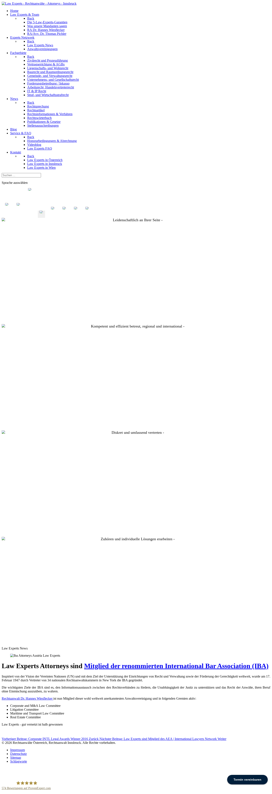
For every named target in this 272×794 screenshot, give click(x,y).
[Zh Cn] (30, 215)
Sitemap (15, 757)
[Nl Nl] (7, 215)
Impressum (17, 750)
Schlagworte (18, 761)
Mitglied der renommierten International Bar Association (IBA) (176, 666)
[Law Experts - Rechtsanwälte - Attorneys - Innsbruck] (39, 3)
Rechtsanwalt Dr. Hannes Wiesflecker (27, 698)
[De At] (41, 215)
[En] (53, 215)
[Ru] (87, 215)
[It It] (18, 215)
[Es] (75, 215)
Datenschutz (18, 754)
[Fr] (64, 215)
